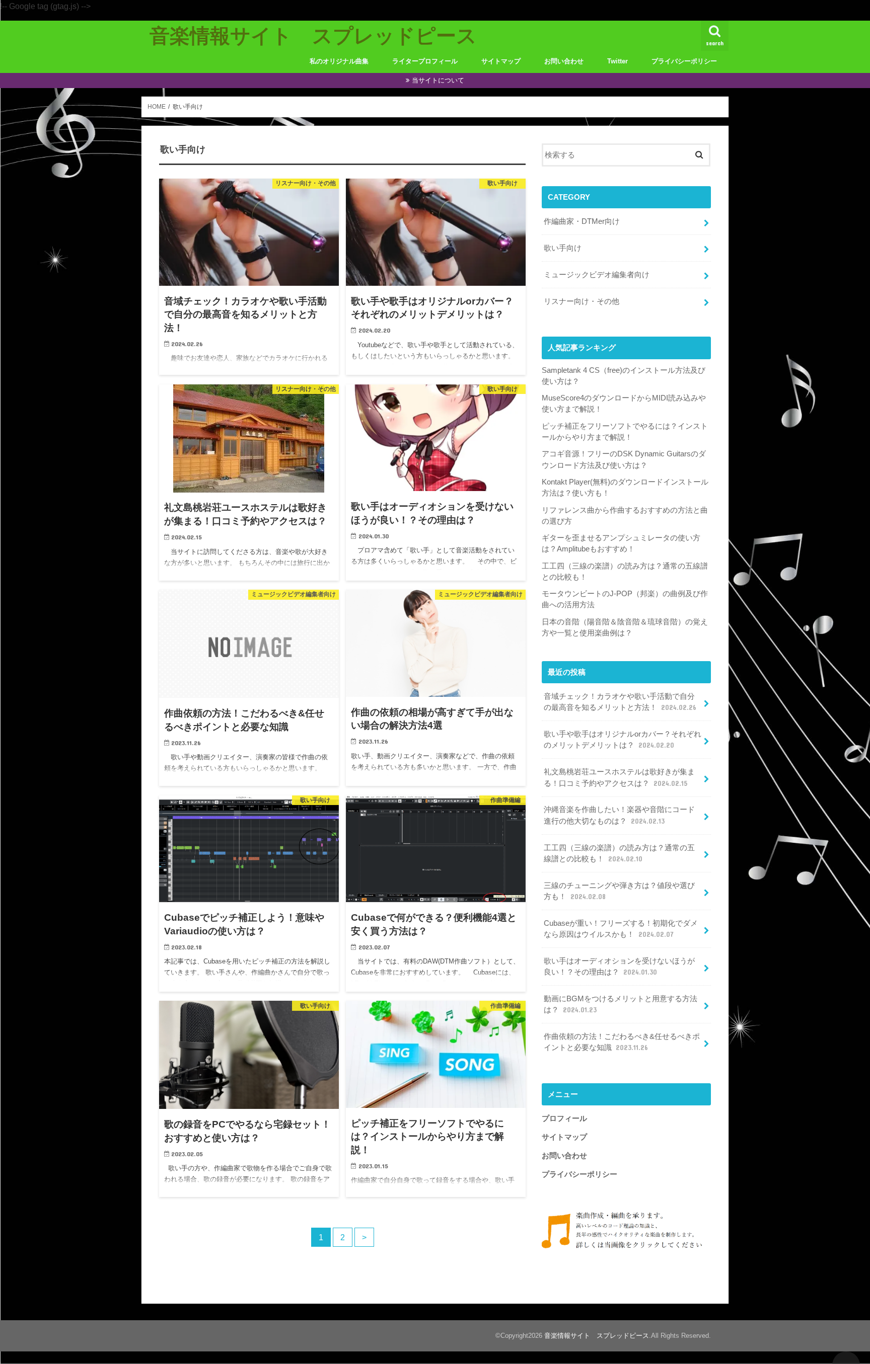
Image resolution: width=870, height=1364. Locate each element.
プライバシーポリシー (684, 61)
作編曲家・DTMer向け (582, 221)
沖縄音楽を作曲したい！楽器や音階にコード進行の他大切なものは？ (619, 815)
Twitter (617, 61)
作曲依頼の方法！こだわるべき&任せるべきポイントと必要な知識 (622, 1042)
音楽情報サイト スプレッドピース (313, 35)
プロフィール (564, 1118)
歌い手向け (563, 248)
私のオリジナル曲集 (339, 61)
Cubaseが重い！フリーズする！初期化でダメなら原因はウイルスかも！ (621, 928)
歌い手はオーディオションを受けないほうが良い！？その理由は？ (619, 966)
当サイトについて (438, 80)
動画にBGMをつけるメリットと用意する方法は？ (620, 1004)
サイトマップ (501, 61)
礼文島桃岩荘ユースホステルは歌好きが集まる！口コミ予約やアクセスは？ (619, 777)
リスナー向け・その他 (581, 301)
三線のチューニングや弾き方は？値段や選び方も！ (619, 891)
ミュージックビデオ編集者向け (596, 275)
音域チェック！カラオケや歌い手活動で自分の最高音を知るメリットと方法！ (620, 701)
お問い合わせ (564, 61)
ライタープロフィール (425, 61)
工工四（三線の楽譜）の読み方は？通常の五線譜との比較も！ (619, 853)
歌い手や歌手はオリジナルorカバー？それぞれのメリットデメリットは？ (622, 739)
